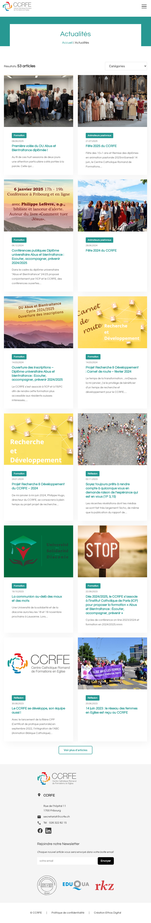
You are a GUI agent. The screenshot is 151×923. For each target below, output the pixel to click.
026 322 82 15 (58, 822)
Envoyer (106, 861)
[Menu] (144, 6)
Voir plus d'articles (75, 750)
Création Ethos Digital (107, 912)
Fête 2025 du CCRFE (101, 146)
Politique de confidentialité (68, 912)
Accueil (67, 42)
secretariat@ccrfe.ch (56, 816)
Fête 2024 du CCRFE (101, 250)
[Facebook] (40, 832)
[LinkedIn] (48, 832)
